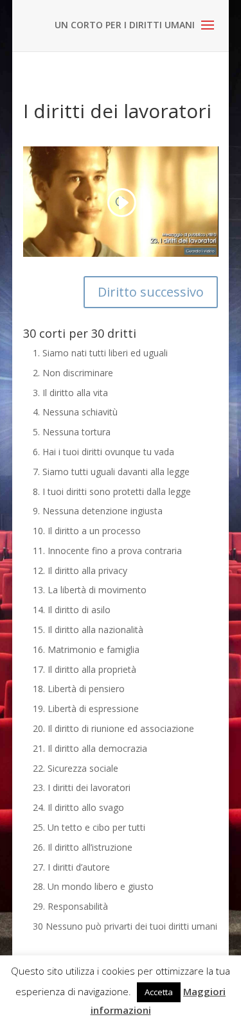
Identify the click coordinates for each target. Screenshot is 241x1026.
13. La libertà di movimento (90, 590)
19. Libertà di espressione (86, 708)
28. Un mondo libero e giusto (93, 886)
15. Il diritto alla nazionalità (88, 629)
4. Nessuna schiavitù (75, 412)
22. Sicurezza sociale (75, 768)
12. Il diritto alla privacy (80, 570)
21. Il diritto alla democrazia (90, 748)
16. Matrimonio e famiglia (86, 649)
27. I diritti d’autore (71, 867)
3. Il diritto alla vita (70, 393)
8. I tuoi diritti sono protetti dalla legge (112, 491)
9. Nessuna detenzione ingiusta (98, 511)
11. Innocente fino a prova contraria (107, 550)
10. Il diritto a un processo (87, 531)
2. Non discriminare (73, 373)
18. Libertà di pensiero (79, 689)
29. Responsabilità (70, 906)
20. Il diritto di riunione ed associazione (113, 728)
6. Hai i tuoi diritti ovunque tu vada (103, 452)
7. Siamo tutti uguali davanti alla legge (111, 471)
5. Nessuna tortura (72, 432)
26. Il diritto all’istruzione (82, 847)
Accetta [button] (159, 992)
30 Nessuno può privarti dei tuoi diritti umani (125, 926)
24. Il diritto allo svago (78, 807)
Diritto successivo (151, 291)
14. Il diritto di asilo (72, 610)
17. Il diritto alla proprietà (84, 669)
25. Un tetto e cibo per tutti (89, 827)
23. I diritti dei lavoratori (81, 787)
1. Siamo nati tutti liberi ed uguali (100, 353)
